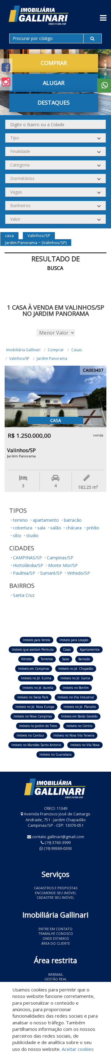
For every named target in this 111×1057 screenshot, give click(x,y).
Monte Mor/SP (63, 565)
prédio (93, 528)
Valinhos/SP (19, 358)
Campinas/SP (60, 558)
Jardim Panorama (52, 358)
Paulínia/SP (24, 573)
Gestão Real (55, 979)
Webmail (55, 974)
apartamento (46, 520)
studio (32, 535)
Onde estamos (56, 938)
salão (55, 528)
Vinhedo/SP (78, 573)
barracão (73, 520)
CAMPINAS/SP (27, 558)
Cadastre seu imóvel (55, 897)
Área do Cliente (55, 943)
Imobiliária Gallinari (23, 349)
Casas (76, 349)
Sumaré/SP (51, 573)
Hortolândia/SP (28, 565)
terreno (20, 520)
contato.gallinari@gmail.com (58, 836)
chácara (74, 528)
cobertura (22, 528)
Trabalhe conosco (55, 933)
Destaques (54, 102)
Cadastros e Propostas (55, 888)
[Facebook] (6, 67)
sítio (17, 535)
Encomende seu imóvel (55, 892)
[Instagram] (6, 82)
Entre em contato (55, 928)
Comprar (56, 349)
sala (41, 528)
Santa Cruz (24, 595)
